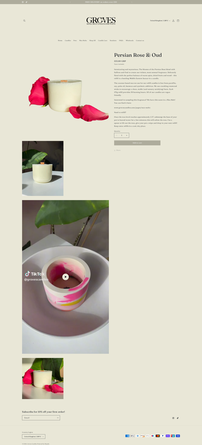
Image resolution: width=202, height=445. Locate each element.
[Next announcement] (132, 2)
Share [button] (118, 150)
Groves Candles (32, 444)
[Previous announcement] (70, 2)
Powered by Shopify (43, 444)
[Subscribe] (57, 417)
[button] (24, 20)
